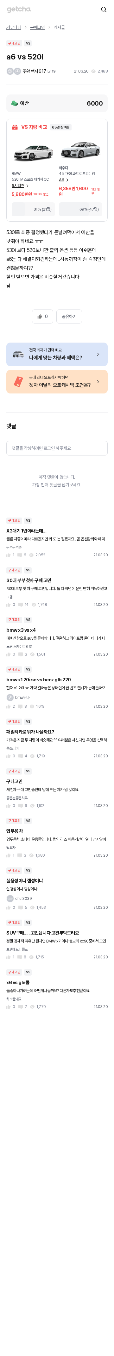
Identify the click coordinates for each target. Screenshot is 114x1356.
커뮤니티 (13, 27)
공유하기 (69, 316)
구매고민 (37, 27)
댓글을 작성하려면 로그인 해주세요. (42, 448)
